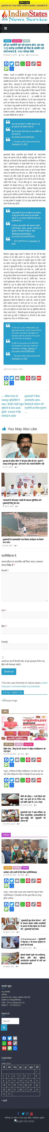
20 (25, 1085)
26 (20, 1089)
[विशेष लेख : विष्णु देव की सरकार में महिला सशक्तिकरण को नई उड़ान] (24, 717)
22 (37, 1085)
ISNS (23, 55)
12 (20, 1080)
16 (4, 1085)
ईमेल (4, 626)
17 (9, 1085)
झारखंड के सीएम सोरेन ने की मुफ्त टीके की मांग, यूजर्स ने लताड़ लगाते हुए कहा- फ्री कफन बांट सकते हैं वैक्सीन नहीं (23, 462)
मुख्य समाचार (17, 41)
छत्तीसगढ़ (19, 744)
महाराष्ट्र (7, 41)
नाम (3, 610)
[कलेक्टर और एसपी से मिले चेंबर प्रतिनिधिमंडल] (24, 840)
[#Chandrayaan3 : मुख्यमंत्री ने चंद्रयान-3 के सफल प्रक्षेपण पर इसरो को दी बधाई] (10, 937)
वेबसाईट (4, 641)
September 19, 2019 (19, 144)
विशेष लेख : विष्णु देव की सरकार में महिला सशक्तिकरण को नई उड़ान (24, 750)
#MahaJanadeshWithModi (21, 234)
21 (31, 1085)
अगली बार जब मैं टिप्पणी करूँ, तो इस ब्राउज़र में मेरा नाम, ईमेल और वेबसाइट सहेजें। (23, 663)
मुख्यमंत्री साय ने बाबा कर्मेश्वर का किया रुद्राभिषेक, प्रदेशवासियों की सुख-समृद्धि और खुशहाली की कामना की (33, 816)
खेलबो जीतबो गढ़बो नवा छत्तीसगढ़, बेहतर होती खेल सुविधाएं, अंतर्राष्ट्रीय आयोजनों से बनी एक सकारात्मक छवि (33, 959)
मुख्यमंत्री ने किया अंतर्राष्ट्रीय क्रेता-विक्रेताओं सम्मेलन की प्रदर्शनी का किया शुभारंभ (35, 403)
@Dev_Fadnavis (28, 348)
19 (20, 1085)
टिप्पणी (5, 570)
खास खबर (8, 868)
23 (4, 1089)
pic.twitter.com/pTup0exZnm (23, 137)
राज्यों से (26, 41)
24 (9, 1089)
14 (31, 1080)
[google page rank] (24, 1121)
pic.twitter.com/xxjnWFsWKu (23, 236)
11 (14, 1080)
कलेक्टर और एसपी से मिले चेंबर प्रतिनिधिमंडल (20, 872)
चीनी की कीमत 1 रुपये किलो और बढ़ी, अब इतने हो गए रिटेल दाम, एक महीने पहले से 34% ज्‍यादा (33, 799)
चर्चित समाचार (9, 744)
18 (14, 1085)
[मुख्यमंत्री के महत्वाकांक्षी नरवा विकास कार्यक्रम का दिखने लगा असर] (24, 513)
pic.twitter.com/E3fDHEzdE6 (23, 351)
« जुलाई (4, 1100)
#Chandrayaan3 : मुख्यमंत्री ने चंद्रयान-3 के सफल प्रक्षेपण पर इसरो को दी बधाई (33, 942)
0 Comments (33, 55)
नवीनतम (25, 868)
